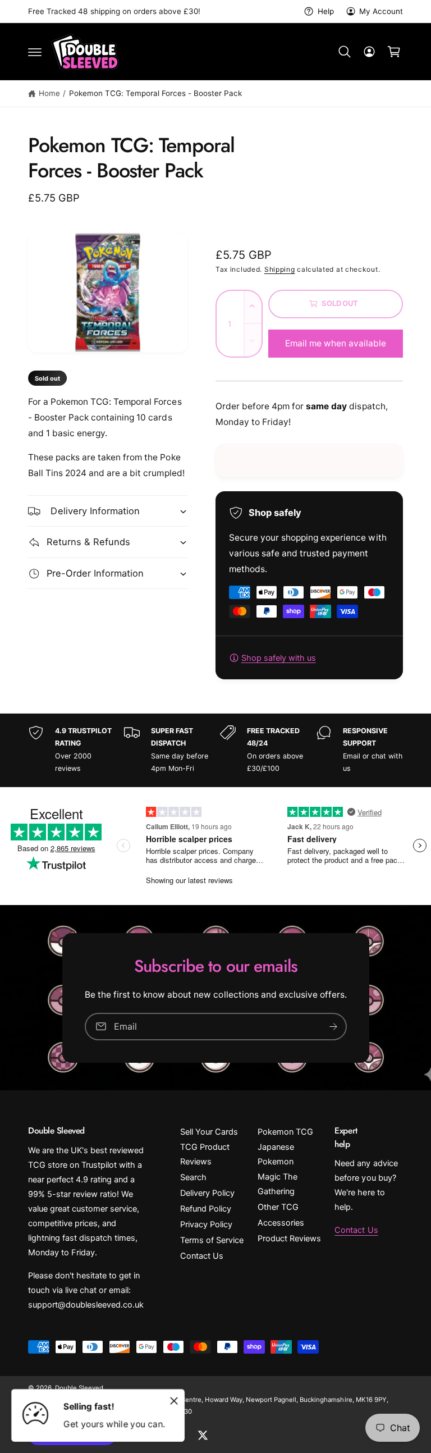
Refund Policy (205, 1209)
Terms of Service (212, 1240)
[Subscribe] (333, 1026)
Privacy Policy (206, 1224)
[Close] (174, 1401)
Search (193, 1177)
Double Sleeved (79, 1388)
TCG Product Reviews (205, 1154)
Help (325, 11)
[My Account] (369, 51)
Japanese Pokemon (276, 1154)
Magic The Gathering (277, 1184)
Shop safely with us (278, 658)
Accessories (281, 1223)
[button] (34, 51)
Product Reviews (289, 1238)
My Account (381, 11)
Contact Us (201, 1256)
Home (49, 93)
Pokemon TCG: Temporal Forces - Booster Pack (155, 93)
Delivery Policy (207, 1193)
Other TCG (278, 1207)
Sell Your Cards (209, 1132)
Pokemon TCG (285, 1132)
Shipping (279, 269)
